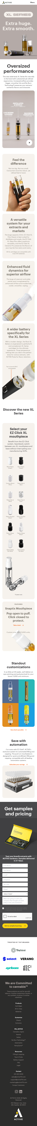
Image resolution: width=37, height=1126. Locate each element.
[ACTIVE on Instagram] (16, 1091)
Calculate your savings (17, 764)
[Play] (29, 143)
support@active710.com (18, 1079)
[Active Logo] (7, 2)
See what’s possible (17, 730)
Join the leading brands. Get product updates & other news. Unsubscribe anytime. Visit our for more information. (16, 909)
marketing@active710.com (18, 1082)
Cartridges (18, 1006)
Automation (18, 1043)
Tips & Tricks (18, 1057)
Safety (18, 1037)
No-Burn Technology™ (19, 1040)
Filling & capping (18, 1054)
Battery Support (18, 1060)
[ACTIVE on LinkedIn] (20, 1091)
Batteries (18, 1011)
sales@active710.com (19, 1077)
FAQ (18, 1062)
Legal (18, 1065)
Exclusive (18, 1023)
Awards (18, 1034)
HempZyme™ (18, 1045)
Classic (18, 1020)
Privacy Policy (9, 910)
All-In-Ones (18, 1009)
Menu (32, 2)
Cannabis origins (18, 1032)
